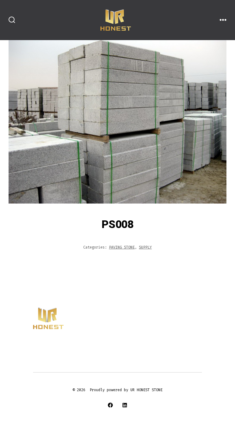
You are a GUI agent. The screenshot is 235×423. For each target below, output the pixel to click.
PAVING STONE (122, 247)
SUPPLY (145, 247)
